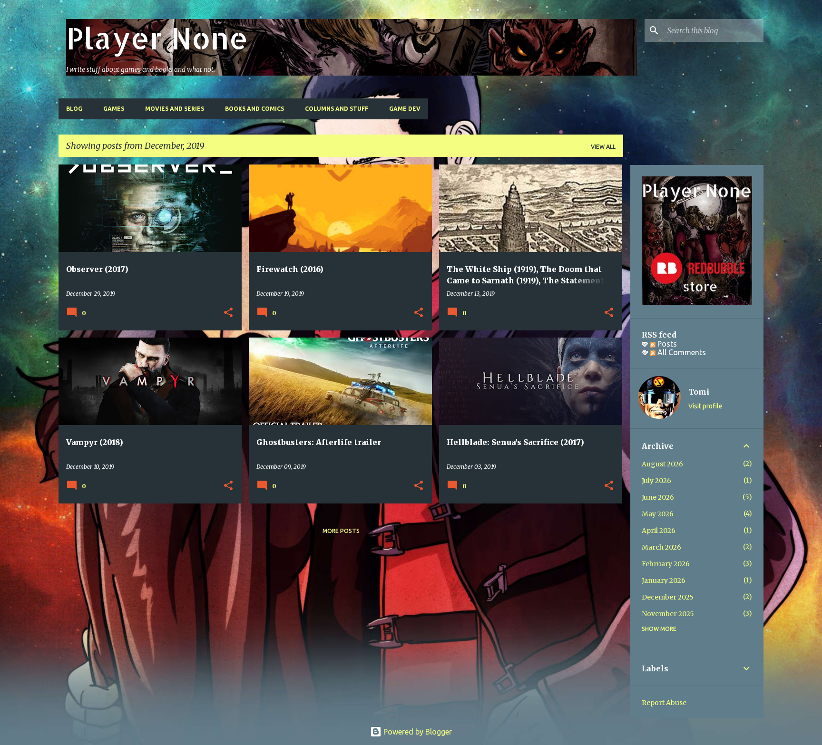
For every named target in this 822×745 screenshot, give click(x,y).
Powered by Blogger (417, 731)
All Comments (681, 352)
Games (113, 109)
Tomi (698, 392)
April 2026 (658, 530)
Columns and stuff (336, 109)
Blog (74, 109)
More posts (341, 531)
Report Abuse (664, 702)
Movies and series (174, 109)
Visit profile (705, 406)
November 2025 (668, 614)
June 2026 (658, 497)
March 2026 (661, 547)
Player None (157, 38)
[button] (228, 313)
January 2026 (663, 580)
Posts (666, 343)
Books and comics (254, 109)
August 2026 (662, 464)
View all (603, 147)
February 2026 (666, 564)
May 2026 (658, 514)
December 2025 (668, 597)
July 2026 (656, 480)
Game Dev (405, 109)
